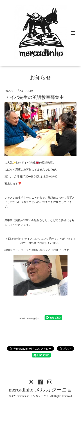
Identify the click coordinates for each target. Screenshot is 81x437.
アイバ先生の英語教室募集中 (34, 97)
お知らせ (40, 77)
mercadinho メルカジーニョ (40, 390)
